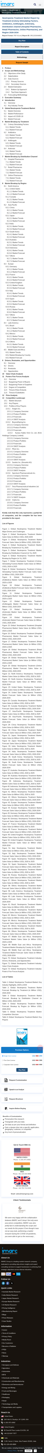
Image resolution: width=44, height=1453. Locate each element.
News (4, 1353)
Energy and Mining (8, 1388)
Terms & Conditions (9, 1333)
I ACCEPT (28, 1450)
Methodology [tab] (22, 57)
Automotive (6, 1371)
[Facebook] (7, 1283)
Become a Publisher (9, 1346)
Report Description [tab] (22, 47)
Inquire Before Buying (17, 1108)
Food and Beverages (9, 1391)
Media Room (6, 1340)
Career (4, 1330)
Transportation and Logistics (12, 1407)
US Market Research (9, 1305)
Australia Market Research (11, 1292)
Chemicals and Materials (10, 1378)
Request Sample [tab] (22, 62)
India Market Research (10, 1295)
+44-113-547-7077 (10, 1433)
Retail (4, 1401)
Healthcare (6, 1394)
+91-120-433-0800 (9, 1444)
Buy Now (22, 41)
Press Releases (7, 1318)
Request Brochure (16, 1099)
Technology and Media (10, 1404)
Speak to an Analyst (16, 1089)
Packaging (6, 1397)
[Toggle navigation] (39, 5)
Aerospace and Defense (10, 1365)
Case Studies (6, 1321)
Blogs (4, 1314)
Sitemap (5, 1356)
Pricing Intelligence (8, 1308)
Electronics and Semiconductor (12, 1384)
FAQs (4, 1349)
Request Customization (18, 1080)
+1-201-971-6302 (9, 1422)
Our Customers (7, 1343)
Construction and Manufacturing (13, 1381)
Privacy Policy (12, 1450)
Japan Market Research (10, 1298)
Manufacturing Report (9, 1311)
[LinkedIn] (3, 1283)
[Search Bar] (35, 4)
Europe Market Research (10, 1301)
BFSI (4, 1375)
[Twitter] (11, 1283)
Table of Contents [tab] (22, 52)
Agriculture (6, 1368)
